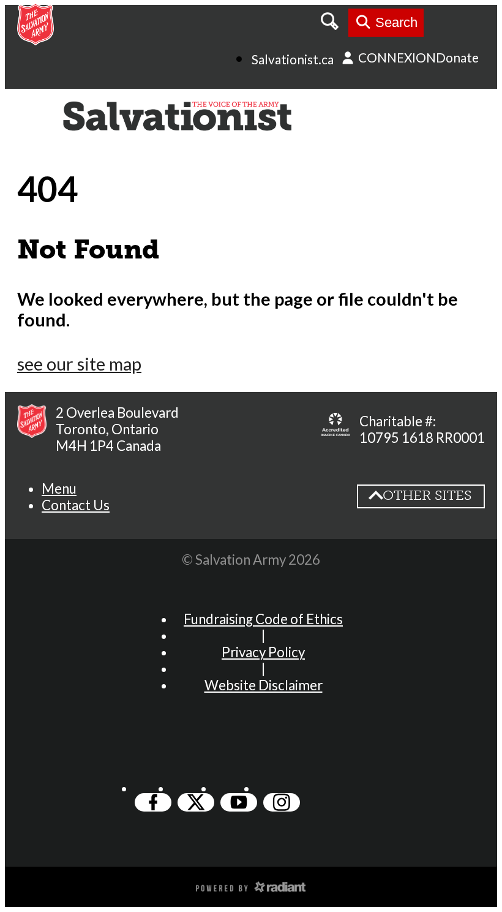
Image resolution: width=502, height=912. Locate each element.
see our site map (79, 363)
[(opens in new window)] (251, 885)
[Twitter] (196, 802)
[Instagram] (281, 802)
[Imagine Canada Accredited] (335, 429)
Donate (457, 57)
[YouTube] (238, 802)
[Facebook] (153, 802)
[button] (59, 488)
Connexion (396, 57)
